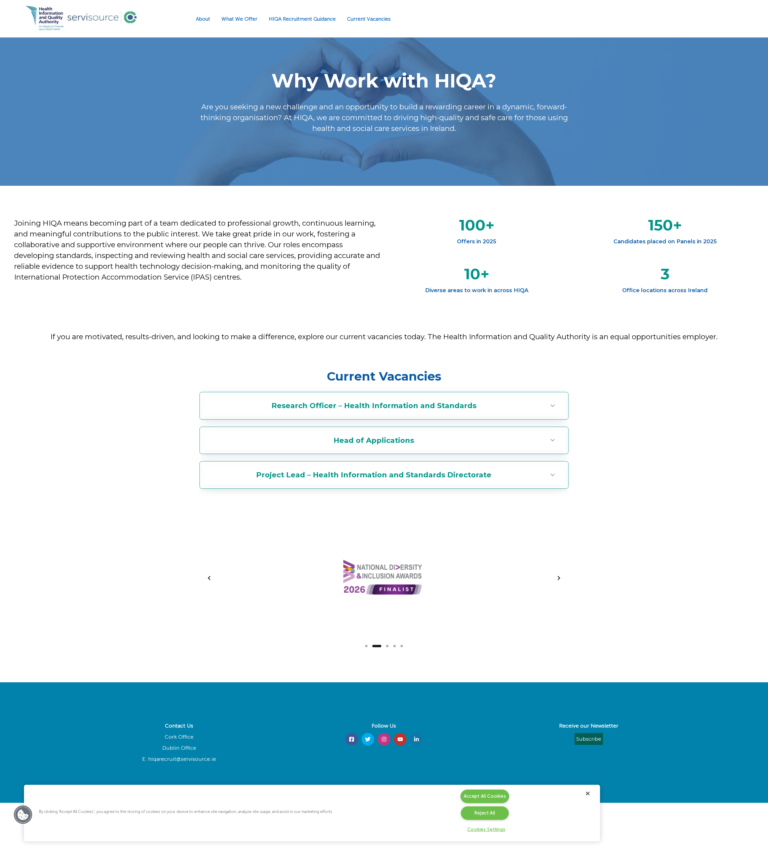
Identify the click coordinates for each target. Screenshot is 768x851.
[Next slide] (559, 578)
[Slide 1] (366, 646)
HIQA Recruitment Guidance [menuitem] (302, 19)
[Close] (588, 793)
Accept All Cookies (485, 796)
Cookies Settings (486, 829)
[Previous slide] (209, 578)
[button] (23, 814)
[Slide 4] (394, 646)
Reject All (484, 813)
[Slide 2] (376, 646)
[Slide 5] (401, 646)
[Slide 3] (387, 646)
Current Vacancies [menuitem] (369, 19)
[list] (384, 578)
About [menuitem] (203, 19)
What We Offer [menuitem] (239, 19)
